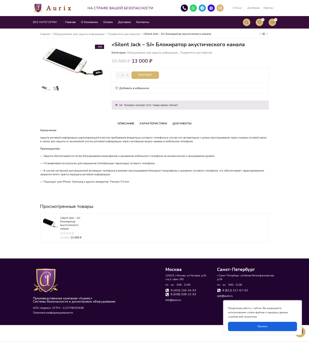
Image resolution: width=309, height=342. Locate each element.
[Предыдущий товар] (260, 34)
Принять (263, 326)
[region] (262, 317)
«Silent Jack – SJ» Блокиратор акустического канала (70, 223)
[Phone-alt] (184, 8)
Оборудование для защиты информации (79, 34)
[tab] (125, 123)
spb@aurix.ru (225, 296)
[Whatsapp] (193, 8)
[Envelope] (220, 8)
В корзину (145, 75)
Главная (45, 34)
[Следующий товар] (267, 34)
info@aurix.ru (173, 300)
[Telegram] (202, 8)
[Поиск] (246, 22)
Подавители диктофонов (124, 34)
